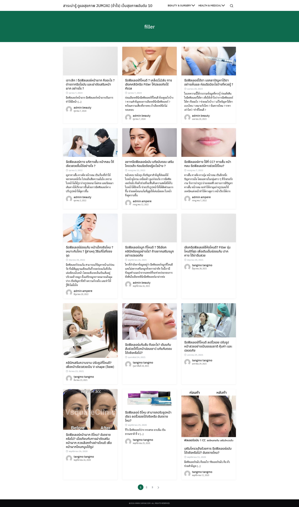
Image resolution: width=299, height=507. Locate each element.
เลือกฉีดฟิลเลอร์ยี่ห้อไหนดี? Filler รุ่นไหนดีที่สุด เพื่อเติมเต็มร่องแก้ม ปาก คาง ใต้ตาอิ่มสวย (207, 251)
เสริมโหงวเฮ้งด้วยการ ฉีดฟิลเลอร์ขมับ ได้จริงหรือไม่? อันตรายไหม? (208, 450)
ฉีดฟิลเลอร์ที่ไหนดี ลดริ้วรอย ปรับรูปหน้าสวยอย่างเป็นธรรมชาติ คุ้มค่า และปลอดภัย (208, 346)
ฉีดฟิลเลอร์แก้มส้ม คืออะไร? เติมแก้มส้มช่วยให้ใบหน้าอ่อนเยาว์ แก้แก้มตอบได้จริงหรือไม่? (148, 348)
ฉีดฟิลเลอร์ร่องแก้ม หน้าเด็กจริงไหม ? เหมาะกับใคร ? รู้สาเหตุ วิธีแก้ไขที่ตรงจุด (89, 251)
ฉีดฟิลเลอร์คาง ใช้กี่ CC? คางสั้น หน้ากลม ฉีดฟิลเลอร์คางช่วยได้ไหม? (207, 163)
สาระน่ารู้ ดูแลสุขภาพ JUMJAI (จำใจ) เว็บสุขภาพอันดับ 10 (107, 5)
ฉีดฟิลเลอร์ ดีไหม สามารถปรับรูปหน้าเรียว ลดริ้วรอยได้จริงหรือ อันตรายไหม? (148, 416)
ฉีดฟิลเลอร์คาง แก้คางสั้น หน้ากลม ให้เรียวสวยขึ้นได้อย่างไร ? (90, 163)
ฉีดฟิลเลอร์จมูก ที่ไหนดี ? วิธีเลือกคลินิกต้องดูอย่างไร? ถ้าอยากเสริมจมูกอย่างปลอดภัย (149, 251)
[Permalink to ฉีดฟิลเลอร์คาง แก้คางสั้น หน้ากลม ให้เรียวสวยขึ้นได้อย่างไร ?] (90, 142)
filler (149, 26)
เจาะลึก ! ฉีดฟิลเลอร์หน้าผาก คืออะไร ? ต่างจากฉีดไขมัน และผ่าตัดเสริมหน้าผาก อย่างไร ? (90, 84)
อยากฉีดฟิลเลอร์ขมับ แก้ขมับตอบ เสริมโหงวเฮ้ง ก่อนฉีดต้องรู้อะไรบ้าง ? (149, 163)
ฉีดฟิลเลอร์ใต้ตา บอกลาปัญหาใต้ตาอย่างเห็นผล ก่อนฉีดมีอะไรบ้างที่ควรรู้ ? (208, 82)
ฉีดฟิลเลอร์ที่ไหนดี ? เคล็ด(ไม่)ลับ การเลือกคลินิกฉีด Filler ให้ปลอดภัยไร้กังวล (148, 84)
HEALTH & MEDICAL (209, 5)
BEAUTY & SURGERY (179, 5)
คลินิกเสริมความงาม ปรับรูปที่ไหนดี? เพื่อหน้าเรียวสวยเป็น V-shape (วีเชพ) (90, 364)
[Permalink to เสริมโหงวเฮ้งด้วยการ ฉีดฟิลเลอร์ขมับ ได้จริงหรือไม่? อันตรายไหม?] (208, 416)
